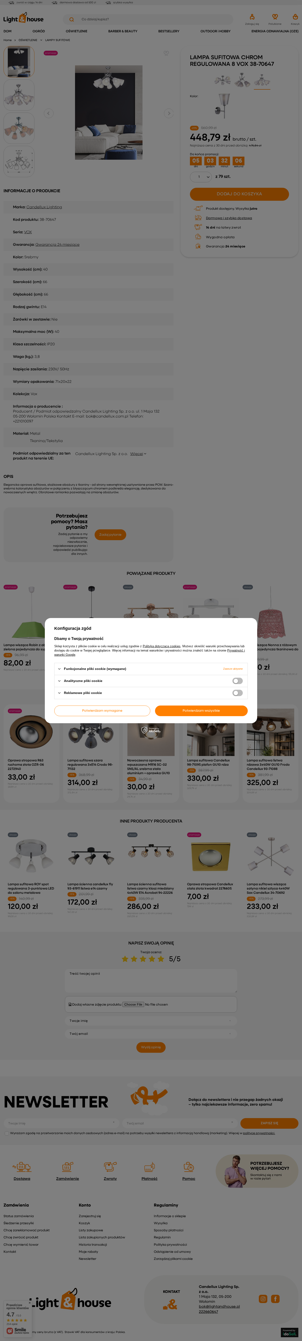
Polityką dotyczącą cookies (161, 646)
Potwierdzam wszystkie (201, 710)
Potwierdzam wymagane (102, 710)
